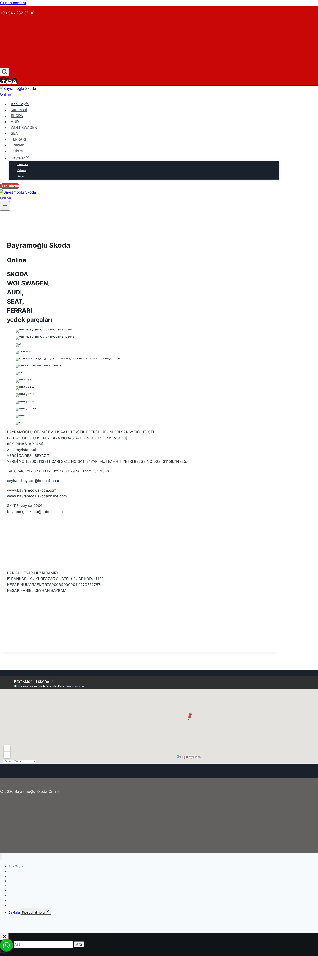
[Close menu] (1, 856)
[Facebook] (3, 82)
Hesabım (22, 164)
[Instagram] (14, 82)
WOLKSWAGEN (24, 127)
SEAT (15, 133)
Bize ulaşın (9, 186)
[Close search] (4, 936)
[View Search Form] (4, 72)
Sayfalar (14, 912)
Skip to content (13, 3)
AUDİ (15, 122)
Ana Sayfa (20, 104)
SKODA (17, 116)
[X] (9, 82)
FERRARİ (18, 139)
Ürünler (17, 145)
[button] (6, 945)
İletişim (17, 151)
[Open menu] (5, 206)
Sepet (20, 176)
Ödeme (21, 170)
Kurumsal (19, 110)
